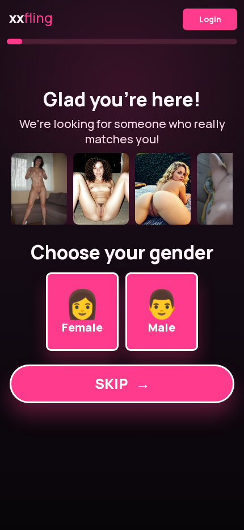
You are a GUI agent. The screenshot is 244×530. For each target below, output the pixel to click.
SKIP (122, 383)
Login (210, 19)
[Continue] (122, 189)
